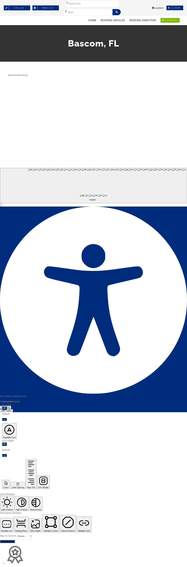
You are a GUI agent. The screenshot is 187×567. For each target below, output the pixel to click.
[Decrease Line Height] (4, 455)
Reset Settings (7, 541)
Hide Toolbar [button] (6, 411)
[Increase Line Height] (4, 444)
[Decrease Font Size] (4, 419)
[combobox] (93, 185)
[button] (1, 205)
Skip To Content (8, 535)
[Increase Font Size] (4, 408)
